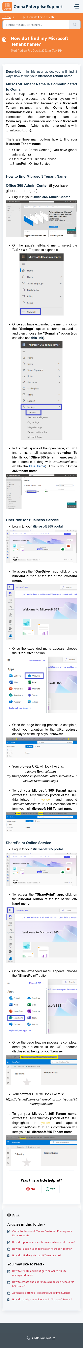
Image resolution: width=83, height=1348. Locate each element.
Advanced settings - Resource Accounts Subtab (41, 1292)
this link (37, 337)
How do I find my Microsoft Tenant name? (36, 1255)
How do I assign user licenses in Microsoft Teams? (42, 1248)
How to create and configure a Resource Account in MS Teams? (43, 1284)
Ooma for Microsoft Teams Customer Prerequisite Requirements (42, 1233)
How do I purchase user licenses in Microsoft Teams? (43, 1242)
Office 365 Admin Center (51, 196)
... (19, 17)
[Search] (75, 24)
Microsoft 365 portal (47, 526)
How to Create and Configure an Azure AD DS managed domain (39, 1273)
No (33, 1188)
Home (6, 17)
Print (16, 1215)
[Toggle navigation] (77, 6)
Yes (52, 1188)
